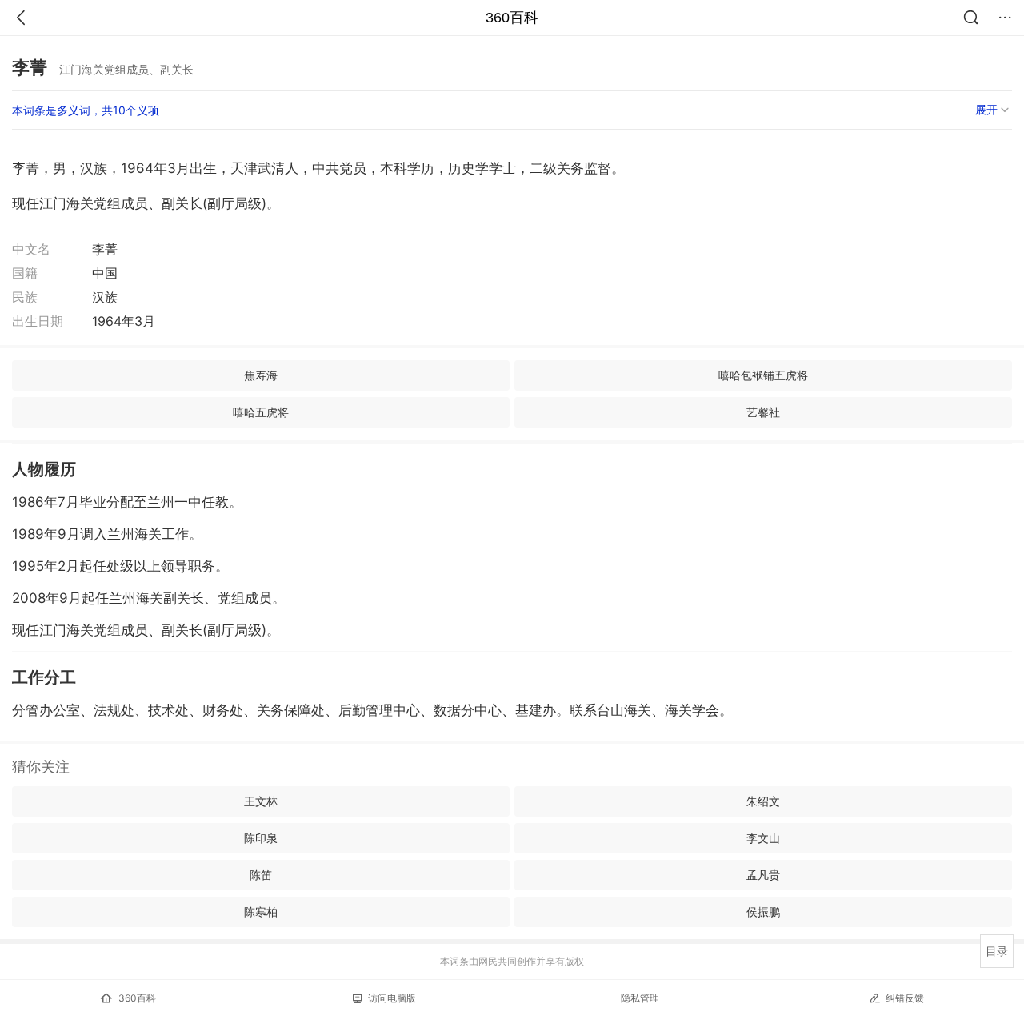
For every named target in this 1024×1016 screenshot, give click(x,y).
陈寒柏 (261, 911)
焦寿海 (261, 375)
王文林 (261, 801)
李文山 (763, 838)
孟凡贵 (763, 874)
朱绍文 (763, 801)
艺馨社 (763, 412)
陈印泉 (261, 838)
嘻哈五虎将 (261, 412)
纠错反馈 (905, 998)
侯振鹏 (763, 911)
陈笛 (261, 874)
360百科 (512, 18)
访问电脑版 (392, 998)
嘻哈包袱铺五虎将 (763, 375)
